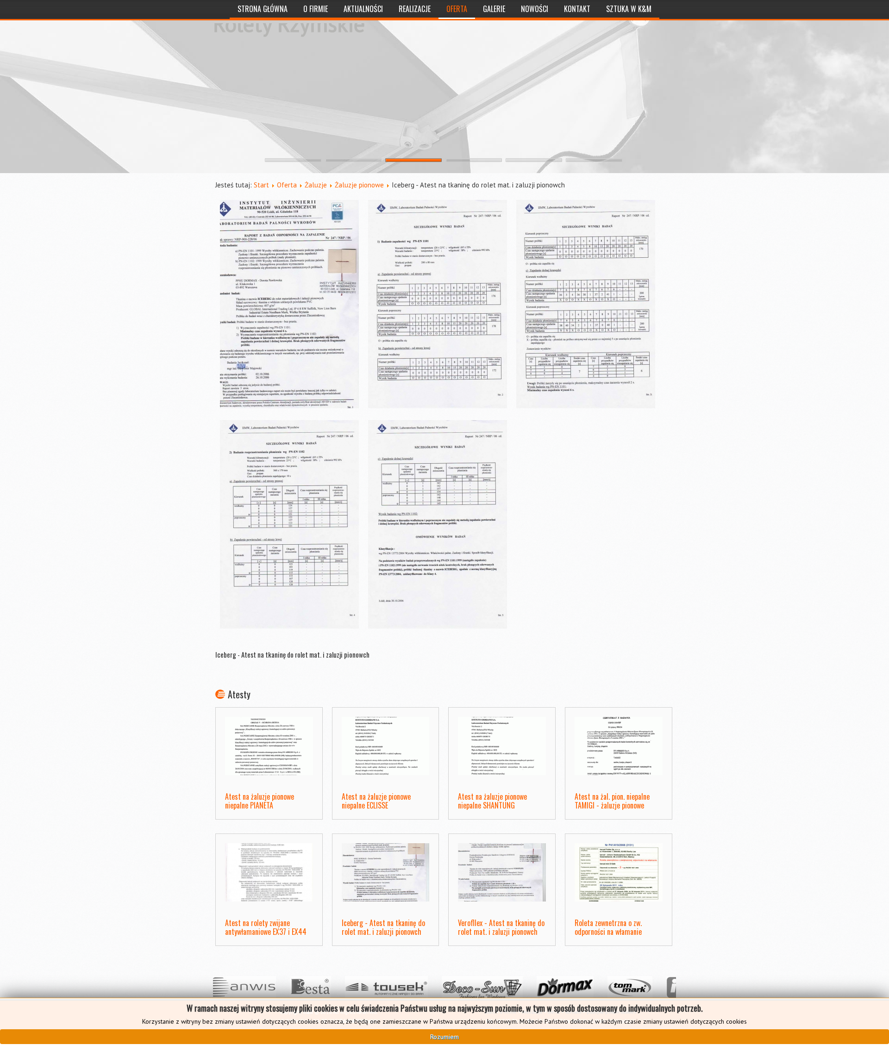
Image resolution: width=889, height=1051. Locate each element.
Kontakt (577, 8)
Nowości (534, 8)
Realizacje (415, 8)
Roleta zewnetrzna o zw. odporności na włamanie (608, 927)
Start (261, 184)
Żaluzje (316, 184)
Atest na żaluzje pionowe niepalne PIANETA (259, 801)
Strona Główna (263, 8)
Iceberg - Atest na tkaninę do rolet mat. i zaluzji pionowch (383, 927)
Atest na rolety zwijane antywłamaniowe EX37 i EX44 (266, 927)
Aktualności (363, 8)
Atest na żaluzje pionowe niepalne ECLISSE (376, 801)
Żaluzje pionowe (359, 184)
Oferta (456, 8)
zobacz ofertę (247, 73)
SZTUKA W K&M (628, 8)
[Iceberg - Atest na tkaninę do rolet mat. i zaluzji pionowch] (289, 305)
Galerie (494, 8)
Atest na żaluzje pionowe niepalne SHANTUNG (492, 801)
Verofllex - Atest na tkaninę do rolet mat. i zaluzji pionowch (501, 927)
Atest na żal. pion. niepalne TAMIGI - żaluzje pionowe (612, 801)
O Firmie (315, 8)
